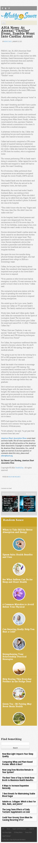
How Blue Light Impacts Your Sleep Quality (17, 755)
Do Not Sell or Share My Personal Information (13, 840)
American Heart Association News (13, 438)
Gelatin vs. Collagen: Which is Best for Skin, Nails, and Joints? (19, 802)
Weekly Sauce (8, 41)
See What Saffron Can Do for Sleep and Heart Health (18, 580)
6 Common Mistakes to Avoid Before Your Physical (18, 605)
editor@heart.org (7, 455)
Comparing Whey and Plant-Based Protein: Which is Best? (17, 763)
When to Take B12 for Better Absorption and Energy (18, 531)
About (8, 829)
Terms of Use (28, 832)
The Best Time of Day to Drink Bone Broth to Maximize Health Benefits (18, 778)
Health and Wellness (14, 477)
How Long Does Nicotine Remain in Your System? (17, 771)
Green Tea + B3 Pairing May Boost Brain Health (17, 705)
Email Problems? (6, 836)
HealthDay (19, 467)
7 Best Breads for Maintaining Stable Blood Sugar (18, 794)
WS (3, 829)
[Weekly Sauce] (19, 16)
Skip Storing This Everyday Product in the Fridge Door (17, 680)
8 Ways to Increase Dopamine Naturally (15, 786)
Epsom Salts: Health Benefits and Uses (18, 555)
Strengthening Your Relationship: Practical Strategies (14, 656)
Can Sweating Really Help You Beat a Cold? (18, 630)
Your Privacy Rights (6, 832)
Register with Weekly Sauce (19, 829)
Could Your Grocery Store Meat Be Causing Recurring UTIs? (17, 818)
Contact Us (31, 829)
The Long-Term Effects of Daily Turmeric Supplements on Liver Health (16, 812)
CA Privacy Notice (18, 832)
